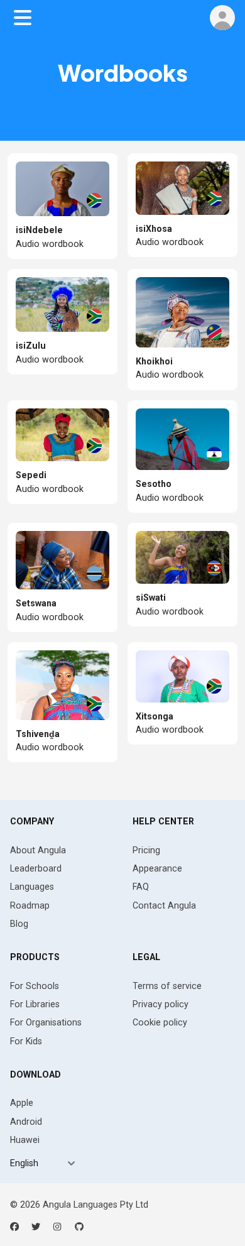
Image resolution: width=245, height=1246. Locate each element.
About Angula (38, 850)
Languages (32, 887)
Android (26, 1122)
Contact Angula (164, 905)
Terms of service (167, 986)
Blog (19, 924)
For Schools (34, 986)
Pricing (146, 850)
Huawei (25, 1140)
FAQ (141, 887)
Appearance (157, 868)
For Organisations (46, 1022)
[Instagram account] (57, 1226)
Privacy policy (160, 1004)
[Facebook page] (14, 1226)
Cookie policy (160, 1022)
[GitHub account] (79, 1226)
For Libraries (35, 1004)
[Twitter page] (35, 1226)
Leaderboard (36, 868)
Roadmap (30, 905)
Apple (21, 1103)
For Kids (26, 1041)
